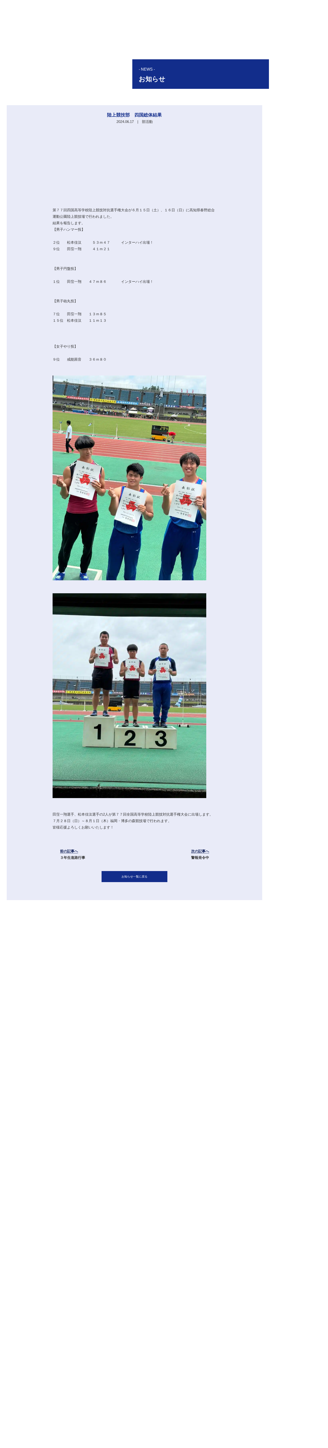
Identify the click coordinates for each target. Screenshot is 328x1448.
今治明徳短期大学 (248, 1426)
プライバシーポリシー (209, 1435)
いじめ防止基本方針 (247, 1435)
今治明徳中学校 (170, 1426)
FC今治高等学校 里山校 (209, 1426)
